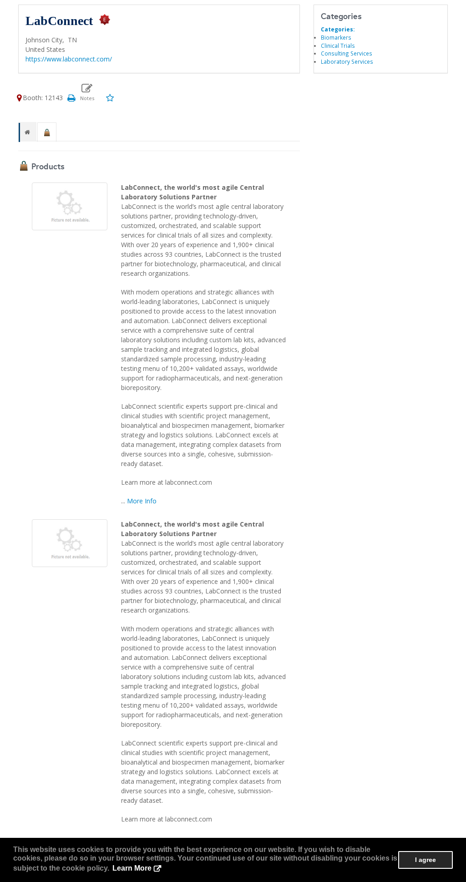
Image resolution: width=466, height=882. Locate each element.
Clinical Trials (338, 45)
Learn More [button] (132, 868)
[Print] (71, 97)
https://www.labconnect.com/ (68, 59)
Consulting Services (346, 53)
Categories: (338, 29)
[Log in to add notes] (87, 92)
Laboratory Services (347, 61)
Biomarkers (336, 37)
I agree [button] (425, 859)
